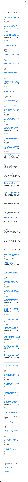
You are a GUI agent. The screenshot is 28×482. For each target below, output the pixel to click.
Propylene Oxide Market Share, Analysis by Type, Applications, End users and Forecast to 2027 (11, 183)
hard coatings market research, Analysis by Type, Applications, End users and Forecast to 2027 (11, 26)
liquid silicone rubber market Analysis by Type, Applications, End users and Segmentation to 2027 (11, 64)
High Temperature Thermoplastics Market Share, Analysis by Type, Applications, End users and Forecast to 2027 (11, 101)
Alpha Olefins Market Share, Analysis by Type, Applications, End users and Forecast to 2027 (11, 139)
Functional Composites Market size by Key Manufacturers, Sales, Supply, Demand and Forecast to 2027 (11, 431)
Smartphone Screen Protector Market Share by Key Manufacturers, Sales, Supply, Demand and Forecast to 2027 (12, 337)
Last (11, 467)
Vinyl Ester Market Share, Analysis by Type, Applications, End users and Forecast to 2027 (11, 155)
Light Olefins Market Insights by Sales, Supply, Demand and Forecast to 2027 (11, 263)
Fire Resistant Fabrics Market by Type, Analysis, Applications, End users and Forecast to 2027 (11, 35)
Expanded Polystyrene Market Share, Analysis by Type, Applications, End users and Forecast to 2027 (11, 164)
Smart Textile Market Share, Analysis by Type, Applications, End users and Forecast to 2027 (11, 9)
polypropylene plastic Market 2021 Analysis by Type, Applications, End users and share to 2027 (11, 209)
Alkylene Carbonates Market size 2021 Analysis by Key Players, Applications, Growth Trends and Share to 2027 (11, 402)
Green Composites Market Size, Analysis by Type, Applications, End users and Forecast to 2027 (11, 282)
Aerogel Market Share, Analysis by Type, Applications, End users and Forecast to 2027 (11, 82)
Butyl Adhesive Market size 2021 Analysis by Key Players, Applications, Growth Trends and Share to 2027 (11, 384)
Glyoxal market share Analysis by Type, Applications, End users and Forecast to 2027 (11, 192)
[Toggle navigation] (25, 1)
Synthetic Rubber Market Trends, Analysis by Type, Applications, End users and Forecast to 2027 (11, 110)
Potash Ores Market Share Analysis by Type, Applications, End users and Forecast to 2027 (11, 320)
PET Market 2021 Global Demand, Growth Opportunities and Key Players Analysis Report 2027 (11, 46)
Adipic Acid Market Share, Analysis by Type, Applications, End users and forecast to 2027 (11, 18)
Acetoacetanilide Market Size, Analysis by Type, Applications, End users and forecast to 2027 (11, 291)
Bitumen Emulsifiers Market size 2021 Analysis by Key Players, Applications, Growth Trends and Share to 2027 (11, 375)
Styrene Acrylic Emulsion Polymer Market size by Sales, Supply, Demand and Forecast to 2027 (11, 273)
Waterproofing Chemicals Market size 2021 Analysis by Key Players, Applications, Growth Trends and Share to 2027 (11, 449)
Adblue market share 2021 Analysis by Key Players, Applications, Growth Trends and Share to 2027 (11, 328)
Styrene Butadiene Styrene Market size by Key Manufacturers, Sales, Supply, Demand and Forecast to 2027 (11, 355)
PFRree (3, 1)
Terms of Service (7, 474)
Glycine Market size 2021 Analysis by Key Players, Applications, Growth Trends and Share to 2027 (11, 366)
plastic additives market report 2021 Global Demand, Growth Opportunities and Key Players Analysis (11, 229)
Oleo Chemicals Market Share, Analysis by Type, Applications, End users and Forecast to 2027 (11, 128)
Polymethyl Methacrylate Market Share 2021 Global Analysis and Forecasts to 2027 (11, 147)
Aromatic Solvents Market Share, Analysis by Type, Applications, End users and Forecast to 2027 (11, 73)
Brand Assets (6, 475)
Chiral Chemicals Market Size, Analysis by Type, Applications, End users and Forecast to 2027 (11, 440)
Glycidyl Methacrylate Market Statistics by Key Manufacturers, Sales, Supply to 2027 (11, 255)
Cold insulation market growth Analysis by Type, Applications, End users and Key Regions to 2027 (11, 218)
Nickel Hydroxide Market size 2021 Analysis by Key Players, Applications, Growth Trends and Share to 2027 (11, 309)
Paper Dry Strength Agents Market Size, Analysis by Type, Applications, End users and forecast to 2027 (11, 413)
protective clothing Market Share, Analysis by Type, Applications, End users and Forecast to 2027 (11, 55)
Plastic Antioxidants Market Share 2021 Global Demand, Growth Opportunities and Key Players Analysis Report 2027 (11, 173)
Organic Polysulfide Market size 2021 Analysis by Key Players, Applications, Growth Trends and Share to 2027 (11, 393)
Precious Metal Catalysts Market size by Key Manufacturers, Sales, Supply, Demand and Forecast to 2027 (11, 346)
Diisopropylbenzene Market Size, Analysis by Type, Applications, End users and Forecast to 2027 (11, 300)
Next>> (10, 467)
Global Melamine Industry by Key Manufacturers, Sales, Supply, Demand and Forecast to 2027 (11, 422)
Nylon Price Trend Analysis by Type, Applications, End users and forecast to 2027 (11, 200)
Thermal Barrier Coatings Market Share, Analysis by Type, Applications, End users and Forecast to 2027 (11, 92)
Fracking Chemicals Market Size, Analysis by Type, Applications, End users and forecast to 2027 (11, 238)
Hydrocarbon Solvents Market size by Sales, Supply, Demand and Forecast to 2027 (11, 246)
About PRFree (7, 471)
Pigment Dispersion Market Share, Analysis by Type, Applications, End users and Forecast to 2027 (11, 119)
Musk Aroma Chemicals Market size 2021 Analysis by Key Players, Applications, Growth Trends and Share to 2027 (11, 460)
